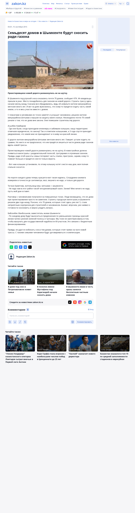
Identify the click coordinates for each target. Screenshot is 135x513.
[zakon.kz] (19, 3)
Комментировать (84, 322)
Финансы (59, 4)
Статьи (67, 4)
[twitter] (30, 247)
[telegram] (16, 247)
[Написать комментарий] (50, 316)
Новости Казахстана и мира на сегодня (22, 21)
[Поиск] (128, 3)
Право (86, 4)
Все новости (43, 21)
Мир (52, 4)
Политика (45, 4)
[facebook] (21, 247)
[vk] (25, 247)
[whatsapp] (11, 247)
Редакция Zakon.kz (56, 21)
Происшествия (76, 4)
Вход (91, 309)
